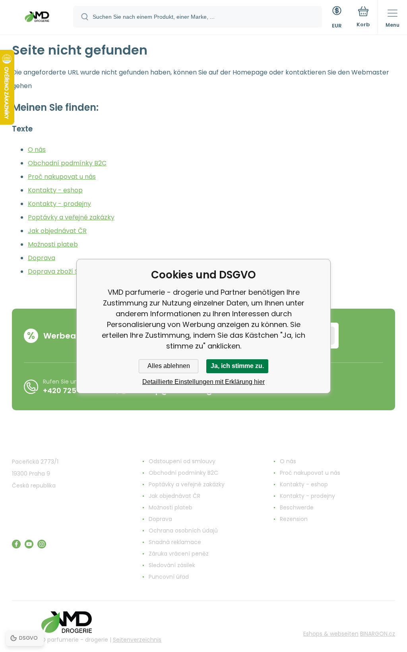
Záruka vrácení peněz (179, 554)
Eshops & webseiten (331, 634)
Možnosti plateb (53, 244)
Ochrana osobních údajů (183, 531)
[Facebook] (16, 544)
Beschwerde (297, 507)
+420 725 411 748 (73, 391)
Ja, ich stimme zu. (237, 365)
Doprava (41, 257)
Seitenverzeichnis (137, 640)
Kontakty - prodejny (59, 203)
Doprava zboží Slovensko (67, 271)
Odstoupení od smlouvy (182, 461)
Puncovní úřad (169, 577)
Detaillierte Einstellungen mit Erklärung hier (203, 381)
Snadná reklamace (175, 542)
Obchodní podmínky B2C (67, 163)
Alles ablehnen (168, 365)
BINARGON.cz (377, 634)
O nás (37, 149)
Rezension (294, 519)
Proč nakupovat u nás (62, 176)
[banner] (37, 18)
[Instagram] (41, 544)
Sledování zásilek (172, 565)
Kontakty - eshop (55, 190)
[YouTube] (29, 544)
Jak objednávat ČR (57, 230)
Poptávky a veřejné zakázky (71, 217)
